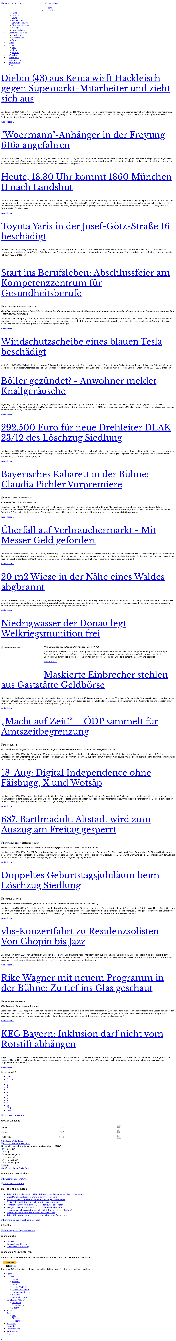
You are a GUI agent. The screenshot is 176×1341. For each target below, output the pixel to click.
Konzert (15, 52)
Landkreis (16, 35)
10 (8, 1105)
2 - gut (7, 1151)
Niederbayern (18, 37)
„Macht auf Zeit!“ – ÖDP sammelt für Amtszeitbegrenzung (79, 726)
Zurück (10, 1079)
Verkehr (15, 28)
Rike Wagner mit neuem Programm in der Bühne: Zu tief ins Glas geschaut (82, 983)
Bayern (15, 40)
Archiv (11, 65)
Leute (14, 18)
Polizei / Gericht (19, 20)
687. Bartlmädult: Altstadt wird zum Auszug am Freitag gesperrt (76, 824)
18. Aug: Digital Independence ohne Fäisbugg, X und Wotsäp (76, 778)
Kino (14, 47)
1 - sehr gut (9, 1149)
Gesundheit (14, 57)
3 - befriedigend (12, 1154)
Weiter (10, 1108)
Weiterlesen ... (7, 121)
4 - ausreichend (11, 1157)
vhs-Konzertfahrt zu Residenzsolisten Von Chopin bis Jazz (80, 936)
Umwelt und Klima (20, 23)
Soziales (16, 15)
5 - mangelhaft (11, 1160)
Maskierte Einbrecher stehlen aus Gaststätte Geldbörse (84, 680)
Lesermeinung (15, 60)
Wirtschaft (13, 55)
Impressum (12, 1241)
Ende (9, 1110)
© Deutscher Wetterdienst (12, 1141)
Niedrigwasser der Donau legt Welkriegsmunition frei (63, 628)
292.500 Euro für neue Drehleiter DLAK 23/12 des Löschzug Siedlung (86, 432)
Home (49, 8)
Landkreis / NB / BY (18, 33)
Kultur (11, 45)
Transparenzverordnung (18, 1246)
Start (9, 1076)
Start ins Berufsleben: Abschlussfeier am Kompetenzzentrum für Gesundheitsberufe (85, 283)
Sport (11, 42)
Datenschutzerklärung (17, 1244)
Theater (15, 50)
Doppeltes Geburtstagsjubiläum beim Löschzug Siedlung (80, 880)
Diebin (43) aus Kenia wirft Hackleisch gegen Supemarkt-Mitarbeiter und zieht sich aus (85, 88)
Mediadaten (14, 62)
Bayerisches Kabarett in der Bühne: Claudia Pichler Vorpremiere (75, 479)
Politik (14, 13)
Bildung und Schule (20, 25)
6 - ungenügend (11, 1162)
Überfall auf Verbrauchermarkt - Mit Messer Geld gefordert (78, 535)
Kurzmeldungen (19, 30)
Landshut (51, 10)
